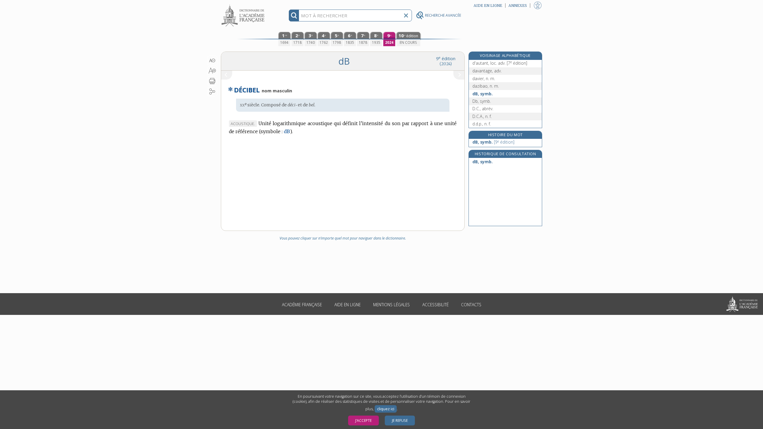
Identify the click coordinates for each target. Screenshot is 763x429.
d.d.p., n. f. (481, 124)
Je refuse (400, 420)
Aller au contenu (244, 5)
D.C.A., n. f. (482, 116)
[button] (212, 60)
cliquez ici (385, 408)
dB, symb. (482, 94)
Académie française (302, 304)
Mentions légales (391, 304)
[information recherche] (294, 15)
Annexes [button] (517, 5)
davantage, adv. (487, 71)
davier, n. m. (483, 78)
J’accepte (363, 420)
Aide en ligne (347, 304)
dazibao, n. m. (485, 86)
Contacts (471, 304)
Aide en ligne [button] (488, 5)
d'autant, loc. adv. (499, 63)
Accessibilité (435, 304)
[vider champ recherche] (406, 15)
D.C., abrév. (482, 108)
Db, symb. (481, 101)
